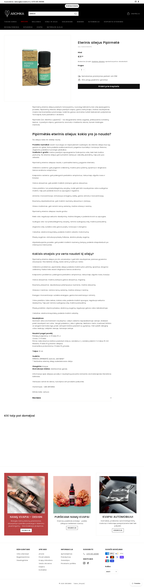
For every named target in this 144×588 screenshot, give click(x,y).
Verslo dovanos (45, 563)
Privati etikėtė (44, 557)
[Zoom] (37, 68)
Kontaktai (43, 570)
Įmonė (41, 554)
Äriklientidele (72, 6)
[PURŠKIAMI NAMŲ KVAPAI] (72, 494)
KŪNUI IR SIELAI (51, 22)
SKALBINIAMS (67, 22)
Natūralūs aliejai (55, 27)
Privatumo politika (68, 563)
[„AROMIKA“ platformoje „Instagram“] (84, 563)
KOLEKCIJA (26, 530)
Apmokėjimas (66, 554)
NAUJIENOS (36, 22)
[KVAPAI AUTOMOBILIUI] (118, 494)
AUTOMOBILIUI (94, 22)
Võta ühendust (23, 554)
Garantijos (65, 560)
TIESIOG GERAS (10, 22)
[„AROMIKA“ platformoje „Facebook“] (88, 563)
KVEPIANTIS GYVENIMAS (113, 22)
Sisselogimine (22, 560)
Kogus (81, 65)
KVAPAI (40, 27)
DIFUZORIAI (28, 27)
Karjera (42, 567)
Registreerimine (23, 557)
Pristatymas (66, 557)
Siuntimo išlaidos (98, 61)
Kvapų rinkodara (45, 560)
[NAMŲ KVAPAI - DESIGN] (26, 494)
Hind (80, 52)
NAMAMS (80, 22)
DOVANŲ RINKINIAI (11, 27)
